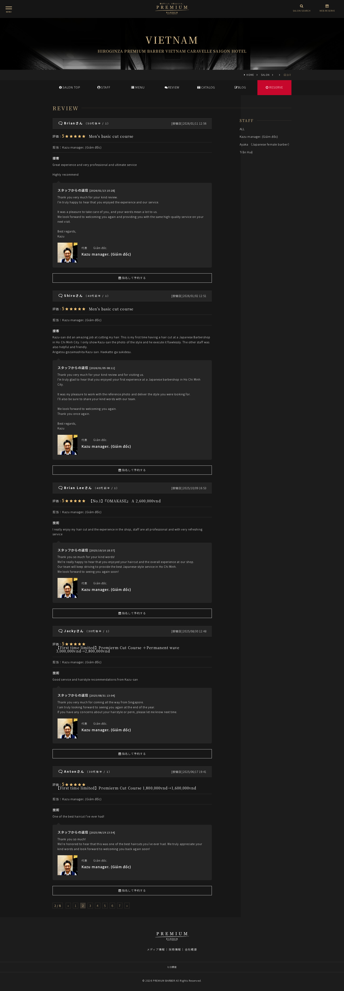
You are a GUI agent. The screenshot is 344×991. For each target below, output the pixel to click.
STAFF (105, 87)
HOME (250, 74)
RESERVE (276, 87)
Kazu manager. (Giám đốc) (82, 147)
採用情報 (175, 949)
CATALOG (207, 87)
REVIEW (174, 87)
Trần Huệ (246, 152)
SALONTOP (71, 87)
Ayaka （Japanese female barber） (265, 144)
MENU (139, 87)
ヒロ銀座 (172, 966)
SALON (265, 74)
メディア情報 (156, 949)
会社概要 (191, 949)
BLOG (242, 87)
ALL (242, 129)
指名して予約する (133, 278)
